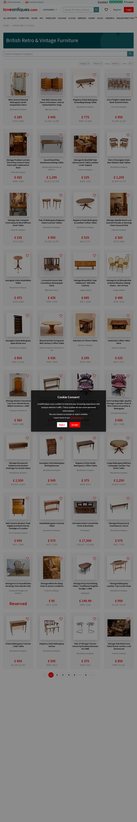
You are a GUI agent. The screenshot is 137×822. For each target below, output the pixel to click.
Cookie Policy (76, 417)
